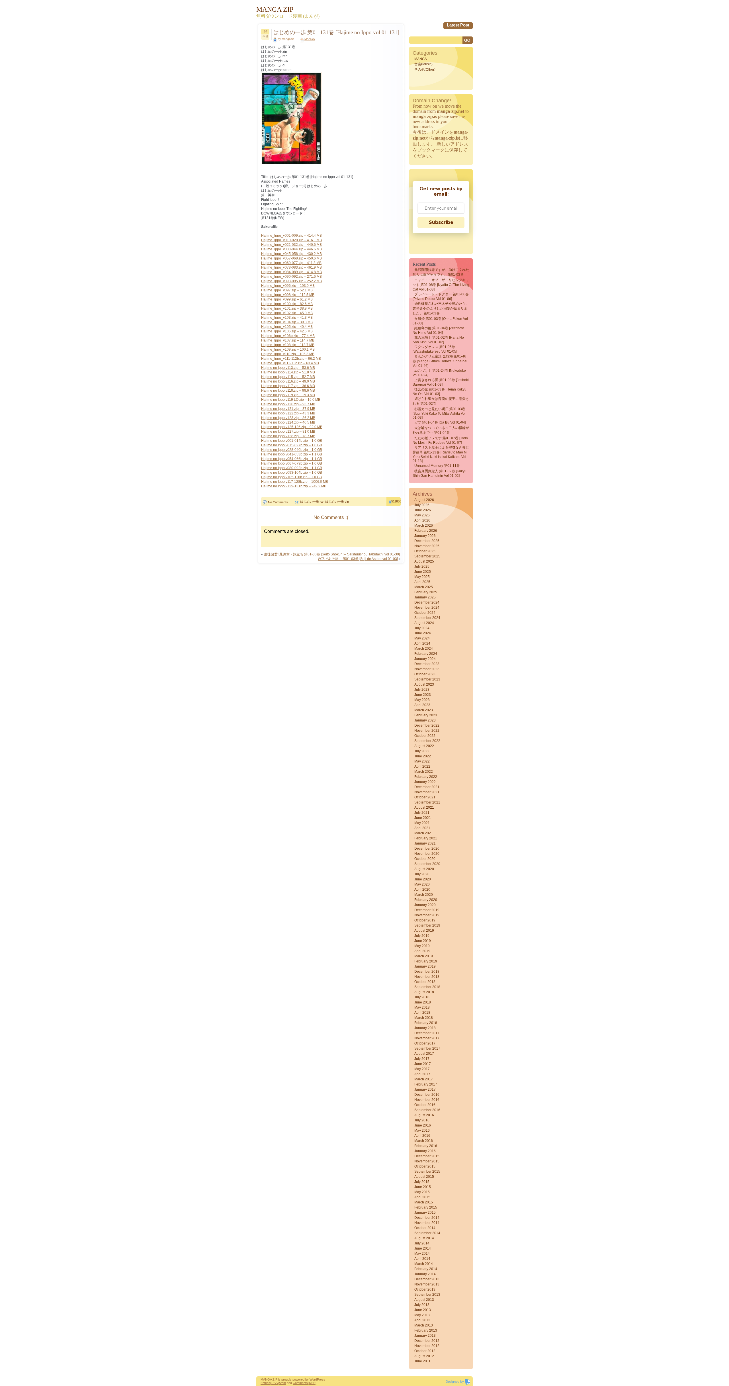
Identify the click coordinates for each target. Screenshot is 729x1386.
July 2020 (421, 874)
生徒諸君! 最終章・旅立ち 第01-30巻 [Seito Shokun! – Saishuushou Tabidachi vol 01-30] (332, 554)
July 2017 (421, 1059)
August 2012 (424, 1356)
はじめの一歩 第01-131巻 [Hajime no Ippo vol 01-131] (336, 32)
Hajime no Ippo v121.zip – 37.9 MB (288, 409)
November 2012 (426, 1346)
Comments (300, 1383)
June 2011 (422, 1361)
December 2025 (426, 541)
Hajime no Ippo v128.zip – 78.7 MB (288, 436)
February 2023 (425, 715)
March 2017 (423, 1079)
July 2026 (421, 505)
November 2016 (426, 1100)
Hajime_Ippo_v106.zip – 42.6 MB (287, 331)
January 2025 (425, 597)
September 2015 (427, 1172)
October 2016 (424, 1105)
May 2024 (422, 638)
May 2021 (422, 823)
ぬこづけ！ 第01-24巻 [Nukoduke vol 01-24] (439, 373)
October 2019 (424, 920)
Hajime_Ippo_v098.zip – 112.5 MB (287, 295)
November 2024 (426, 608)
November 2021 (426, 792)
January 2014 (425, 1274)
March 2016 (423, 1141)
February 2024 (425, 654)
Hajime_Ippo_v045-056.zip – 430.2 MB (291, 254)
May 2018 (422, 1007)
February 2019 (425, 961)
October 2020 (424, 859)
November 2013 (426, 1284)
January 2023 (425, 720)
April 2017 (422, 1074)
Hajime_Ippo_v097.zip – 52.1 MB (287, 290)
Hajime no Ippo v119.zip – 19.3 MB (288, 395)
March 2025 (423, 587)
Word (313, 1379)
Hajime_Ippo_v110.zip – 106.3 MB (287, 354)
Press (321, 1379)
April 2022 (422, 766)
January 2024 (425, 659)
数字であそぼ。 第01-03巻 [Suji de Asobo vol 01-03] (358, 559)
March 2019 (423, 956)
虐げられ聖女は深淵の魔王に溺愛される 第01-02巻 (441, 401)
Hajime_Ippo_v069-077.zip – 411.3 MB (291, 263)
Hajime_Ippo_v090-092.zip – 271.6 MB (291, 277)
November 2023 (426, 669)
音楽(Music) (423, 64)
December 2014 (426, 1218)
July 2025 (421, 567)
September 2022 (427, 741)
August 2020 (424, 869)
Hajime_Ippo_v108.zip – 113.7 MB (287, 345)
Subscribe (441, 222)
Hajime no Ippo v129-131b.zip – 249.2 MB (293, 486)
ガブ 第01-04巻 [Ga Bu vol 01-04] (440, 422)
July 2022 (421, 751)
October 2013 (424, 1289)
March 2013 (423, 1325)
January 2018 (425, 1028)
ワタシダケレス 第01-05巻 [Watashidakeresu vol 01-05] (435, 349)
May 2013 (422, 1315)
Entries (265, 1383)
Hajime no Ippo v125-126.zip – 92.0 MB (291, 427)
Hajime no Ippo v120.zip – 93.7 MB (288, 404)
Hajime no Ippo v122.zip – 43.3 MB (288, 413)
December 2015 (426, 1156)
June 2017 (422, 1064)
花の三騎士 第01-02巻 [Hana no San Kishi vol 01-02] (438, 340)
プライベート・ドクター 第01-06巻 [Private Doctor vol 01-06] (441, 296)
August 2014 (424, 1238)
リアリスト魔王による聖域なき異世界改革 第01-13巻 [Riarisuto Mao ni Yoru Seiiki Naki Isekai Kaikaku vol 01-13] (441, 454)
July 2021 (421, 813)
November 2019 (426, 915)
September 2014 (427, 1233)
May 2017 (422, 1069)
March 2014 (423, 1264)
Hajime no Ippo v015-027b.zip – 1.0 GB (291, 445)
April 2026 (422, 520)
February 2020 (425, 900)
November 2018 (426, 977)
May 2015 (422, 1192)
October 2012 (424, 1351)
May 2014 (422, 1254)
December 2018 (426, 972)
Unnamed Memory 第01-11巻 (437, 466)
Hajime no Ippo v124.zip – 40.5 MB (288, 422)
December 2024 (426, 602)
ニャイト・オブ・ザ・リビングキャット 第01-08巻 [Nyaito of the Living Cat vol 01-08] (441, 284)
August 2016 (424, 1115)
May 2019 (422, 946)
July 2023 (421, 690)
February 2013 (425, 1330)
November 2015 (426, 1161)
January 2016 (425, 1151)
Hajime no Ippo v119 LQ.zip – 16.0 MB (290, 400)
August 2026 (424, 500)
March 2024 (423, 649)
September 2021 (427, 802)
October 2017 (424, 1043)
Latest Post (458, 25)
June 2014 (422, 1248)
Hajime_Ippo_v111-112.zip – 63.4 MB (290, 363)
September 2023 (427, 679)
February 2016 (425, 1146)
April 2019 (422, 951)
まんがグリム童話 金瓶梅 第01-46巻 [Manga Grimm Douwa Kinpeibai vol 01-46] (440, 361)
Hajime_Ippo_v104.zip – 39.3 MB (287, 322)
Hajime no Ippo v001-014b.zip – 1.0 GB (291, 441)
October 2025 (424, 551)
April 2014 (422, 1259)
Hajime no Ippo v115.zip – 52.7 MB (288, 377)
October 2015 (424, 1166)
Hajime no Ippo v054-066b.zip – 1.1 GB (291, 459)
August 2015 (424, 1177)
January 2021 (425, 843)
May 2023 (422, 700)
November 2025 (426, 546)
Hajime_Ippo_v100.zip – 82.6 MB (287, 304)
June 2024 (422, 633)
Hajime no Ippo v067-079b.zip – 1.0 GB (291, 463)
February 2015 (425, 1207)
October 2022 (424, 736)
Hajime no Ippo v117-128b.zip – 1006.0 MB (294, 482)
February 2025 (425, 592)
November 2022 (426, 731)
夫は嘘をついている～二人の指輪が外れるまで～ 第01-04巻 (441, 430)
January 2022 (425, 782)
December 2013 (426, 1279)
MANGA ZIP (269, 1379)
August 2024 (424, 623)
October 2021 (424, 797)
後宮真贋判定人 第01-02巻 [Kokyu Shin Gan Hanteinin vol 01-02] (439, 473)
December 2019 (426, 910)
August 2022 (424, 746)
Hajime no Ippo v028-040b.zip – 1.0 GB (291, 450)
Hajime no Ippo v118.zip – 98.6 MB (288, 391)
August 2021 (424, 807)
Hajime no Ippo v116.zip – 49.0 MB (288, 381)
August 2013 (424, 1300)
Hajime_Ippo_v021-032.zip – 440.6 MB (291, 245)
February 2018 (425, 1023)
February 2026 (425, 531)
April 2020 (422, 890)
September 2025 (427, 556)
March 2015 (423, 1202)
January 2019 (425, 966)
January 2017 (425, 1089)
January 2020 (425, 905)
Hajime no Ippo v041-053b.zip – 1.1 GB (291, 454)
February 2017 (425, 1084)
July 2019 (421, 936)
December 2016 (426, 1095)
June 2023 (422, 695)
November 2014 (426, 1223)
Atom (282, 1383)
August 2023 (424, 684)
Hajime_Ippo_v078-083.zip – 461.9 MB (291, 267)
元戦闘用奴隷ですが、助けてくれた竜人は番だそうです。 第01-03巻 (441, 272)
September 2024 (427, 618)
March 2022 (423, 772)
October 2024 (424, 613)
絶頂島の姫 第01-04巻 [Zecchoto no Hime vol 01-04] (438, 330)
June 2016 (422, 1125)
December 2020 (426, 849)
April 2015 (422, 1197)
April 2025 (422, 582)
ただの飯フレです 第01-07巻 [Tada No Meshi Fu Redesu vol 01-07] (440, 440)
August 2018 (424, 992)
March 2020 (423, 895)
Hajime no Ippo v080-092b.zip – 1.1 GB (291, 468)
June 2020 (422, 879)
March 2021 (423, 833)
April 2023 (422, 705)
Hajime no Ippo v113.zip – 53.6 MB (288, 368)
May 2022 (422, 761)
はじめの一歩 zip (337, 501)
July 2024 (421, 628)
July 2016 (421, 1120)
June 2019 (422, 941)
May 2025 (422, 577)
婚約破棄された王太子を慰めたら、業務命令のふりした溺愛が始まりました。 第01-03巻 (441, 308)
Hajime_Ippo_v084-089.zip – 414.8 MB (291, 272)
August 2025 (424, 561)
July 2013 (421, 1305)
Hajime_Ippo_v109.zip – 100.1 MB (288, 349)
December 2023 (426, 664)
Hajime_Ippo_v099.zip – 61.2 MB (287, 299)
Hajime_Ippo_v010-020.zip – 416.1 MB (291, 240)
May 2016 (422, 1130)
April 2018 (422, 1013)
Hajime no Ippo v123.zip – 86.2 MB (288, 418)
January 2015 (425, 1213)
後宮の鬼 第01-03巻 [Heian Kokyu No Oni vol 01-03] (439, 391)
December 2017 (426, 1033)
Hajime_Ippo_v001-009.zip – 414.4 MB (291, 236)
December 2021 (426, 787)
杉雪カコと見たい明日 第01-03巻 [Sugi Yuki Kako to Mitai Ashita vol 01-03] (439, 413)
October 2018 (424, 982)
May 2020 (422, 884)
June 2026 (422, 510)
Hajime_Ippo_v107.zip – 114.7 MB (287, 340)
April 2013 (422, 1320)
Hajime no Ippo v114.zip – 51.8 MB (288, 372)
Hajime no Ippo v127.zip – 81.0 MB (288, 432)
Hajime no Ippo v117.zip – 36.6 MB (288, 386)
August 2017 (424, 1054)
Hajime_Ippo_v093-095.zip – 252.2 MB (291, 281)
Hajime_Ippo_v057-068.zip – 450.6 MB (291, 258)
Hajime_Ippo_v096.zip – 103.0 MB (288, 286)
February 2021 (425, 838)
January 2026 (425, 536)
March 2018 (423, 1018)
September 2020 (427, 864)
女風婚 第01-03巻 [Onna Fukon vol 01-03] (440, 321)
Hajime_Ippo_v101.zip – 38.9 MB (287, 308)
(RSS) (274, 1383)
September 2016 (427, 1110)
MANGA (309, 38)
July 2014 (421, 1243)
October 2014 (424, 1228)
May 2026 (422, 515)
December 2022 (426, 725)
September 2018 (427, 987)
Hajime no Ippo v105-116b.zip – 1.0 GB (291, 477)
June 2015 (422, 1187)
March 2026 (423, 526)
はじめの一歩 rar (311, 501)
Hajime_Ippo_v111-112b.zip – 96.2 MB (291, 359)
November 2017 (426, 1038)
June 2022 (422, 756)
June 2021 (422, 818)
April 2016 (422, 1136)
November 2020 (426, 854)
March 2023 (423, 710)
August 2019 (424, 931)
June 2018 (422, 1002)
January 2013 (425, 1336)
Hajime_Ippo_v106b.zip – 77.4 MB (288, 336)
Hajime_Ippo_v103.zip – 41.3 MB (287, 318)
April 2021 (422, 828)
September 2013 (427, 1295)
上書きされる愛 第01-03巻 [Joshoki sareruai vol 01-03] (441, 382)
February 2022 (425, 777)
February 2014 (425, 1269)
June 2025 (422, 572)
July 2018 (421, 997)
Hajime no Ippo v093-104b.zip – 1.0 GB (291, 473)
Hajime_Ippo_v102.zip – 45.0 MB (287, 313)
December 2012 (426, 1341)
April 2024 (422, 643)
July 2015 (421, 1182)
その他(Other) (424, 69)
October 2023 (424, 674)
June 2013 (422, 1310)
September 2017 (427, 1048)
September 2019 (427, 925)
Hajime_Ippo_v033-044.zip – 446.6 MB (291, 249)
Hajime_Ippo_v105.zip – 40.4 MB (287, 327)
